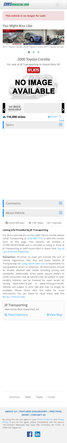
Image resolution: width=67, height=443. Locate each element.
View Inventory (17, 315)
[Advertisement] (33, 164)
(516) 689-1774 (35, 238)
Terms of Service (45, 419)
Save (61, 120)
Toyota (39, 396)
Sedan (28, 396)
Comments (13, 203)
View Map (55, 315)
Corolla (51, 396)
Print (53, 116)
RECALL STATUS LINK (14, 297)
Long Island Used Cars (33, 263)
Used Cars (14, 396)
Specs (10, 125)
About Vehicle (15, 213)
